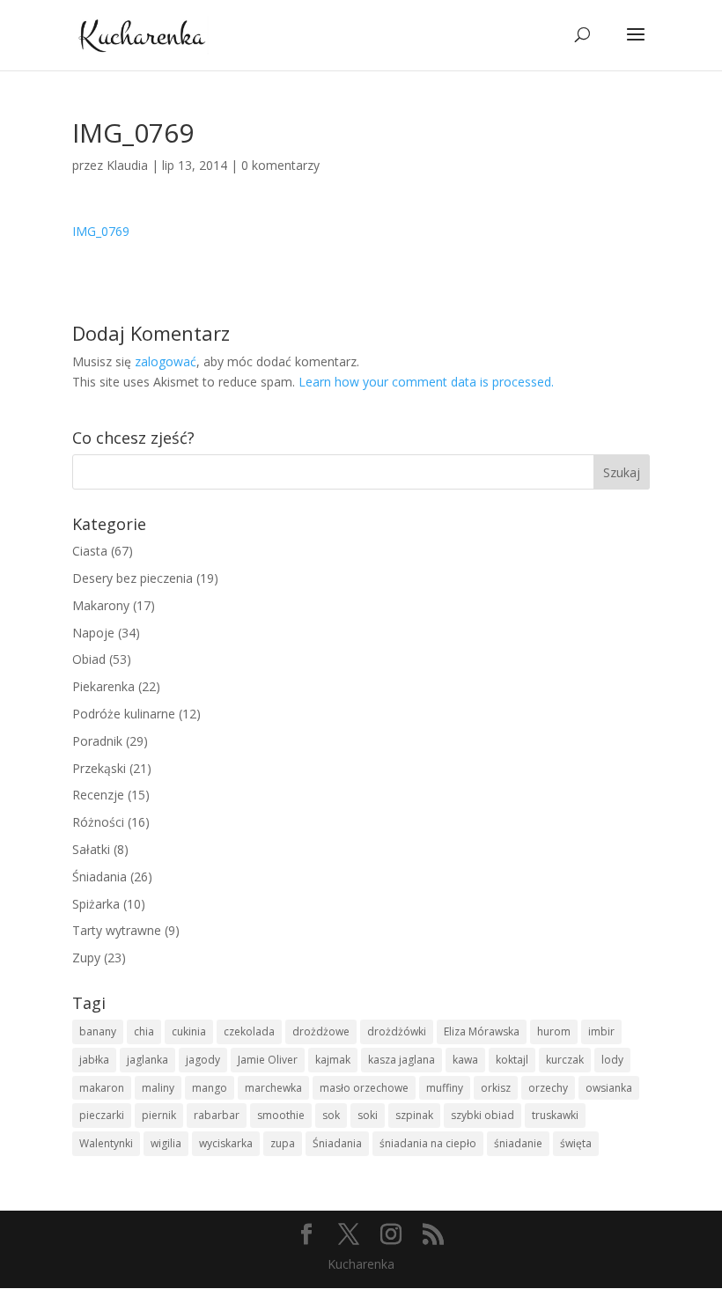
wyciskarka (226, 1143)
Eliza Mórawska (481, 1031)
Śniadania (99, 876)
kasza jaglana (401, 1059)
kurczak (565, 1059)
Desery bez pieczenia (132, 578)
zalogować (165, 361)
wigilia (166, 1143)
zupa (282, 1143)
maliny (158, 1087)
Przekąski (99, 768)
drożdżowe (321, 1031)
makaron (101, 1087)
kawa (465, 1059)
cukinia (189, 1031)
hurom (554, 1031)
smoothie (281, 1115)
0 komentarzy (280, 165)
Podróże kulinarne (123, 713)
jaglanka (147, 1059)
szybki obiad (482, 1115)
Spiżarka (96, 903)
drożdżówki (396, 1031)
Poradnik (97, 741)
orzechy (548, 1087)
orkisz (496, 1087)
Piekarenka (103, 686)
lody (612, 1059)
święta (576, 1143)
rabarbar (216, 1115)
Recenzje (98, 794)
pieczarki (101, 1115)
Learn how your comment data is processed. (426, 381)
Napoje (93, 632)
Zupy (86, 957)
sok (331, 1115)
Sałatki (91, 849)
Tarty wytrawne (116, 930)
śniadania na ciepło (427, 1143)
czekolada (249, 1031)
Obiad (89, 659)
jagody (203, 1059)
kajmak (332, 1059)
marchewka (273, 1087)
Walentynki (106, 1143)
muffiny (444, 1087)
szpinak (414, 1115)
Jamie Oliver (268, 1059)
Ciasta (89, 550)
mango (209, 1087)
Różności (98, 822)
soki (367, 1115)
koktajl (512, 1059)
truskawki (555, 1115)
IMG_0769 (100, 231)
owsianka (609, 1087)
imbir (601, 1031)
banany (97, 1031)
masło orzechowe (364, 1087)
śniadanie (518, 1143)
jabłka (94, 1059)
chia (144, 1031)
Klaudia (127, 165)
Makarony (100, 605)
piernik (159, 1115)
